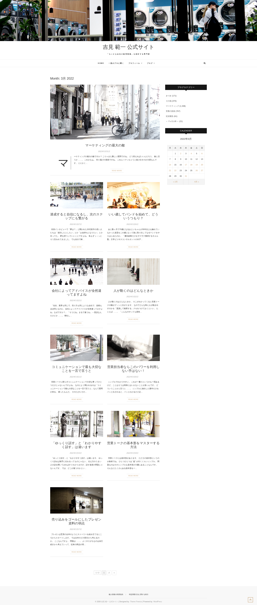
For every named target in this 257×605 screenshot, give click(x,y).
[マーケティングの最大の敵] (105, 112)
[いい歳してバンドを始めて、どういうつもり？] (133, 195)
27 (202, 170)
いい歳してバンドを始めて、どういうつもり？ (133, 216)
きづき (168, 96)
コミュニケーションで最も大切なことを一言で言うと (76, 368)
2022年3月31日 (104, 151)
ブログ (150, 63)
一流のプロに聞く (116, 63)
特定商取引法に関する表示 (138, 594)
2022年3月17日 (76, 529)
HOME (101, 63)
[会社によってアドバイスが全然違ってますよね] (76, 271)
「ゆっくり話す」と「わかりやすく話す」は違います (76, 445)
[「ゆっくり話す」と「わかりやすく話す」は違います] (76, 424)
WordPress (157, 602)
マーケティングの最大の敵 (105, 145)
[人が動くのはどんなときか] (133, 271)
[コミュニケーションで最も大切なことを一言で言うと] (76, 348)
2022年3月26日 (132, 224)
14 (170, 165)
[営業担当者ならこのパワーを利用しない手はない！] (133, 348)
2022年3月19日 (76, 453)
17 (186, 165)
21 (170, 170)
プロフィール (134, 63)
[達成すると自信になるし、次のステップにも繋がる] (76, 195)
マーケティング (172, 106)
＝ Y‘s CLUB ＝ (172, 121)
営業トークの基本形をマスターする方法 (133, 445)
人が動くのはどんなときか (133, 290)
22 (175, 170)
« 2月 (175, 182)
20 (202, 165)
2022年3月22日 (76, 300)
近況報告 (169, 116)
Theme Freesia (136, 602)
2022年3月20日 (132, 377)
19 (197, 165)
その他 (168, 101)
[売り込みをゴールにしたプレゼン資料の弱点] (76, 500)
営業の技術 (170, 111)
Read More (117, 170)
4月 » (196, 182)
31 (186, 176)
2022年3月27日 (76, 224)
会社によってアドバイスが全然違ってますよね (76, 292)
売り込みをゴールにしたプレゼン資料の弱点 (76, 521)
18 (191, 165)
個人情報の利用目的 (116, 594)
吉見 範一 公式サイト (128, 47)
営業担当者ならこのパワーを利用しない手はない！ (133, 368)
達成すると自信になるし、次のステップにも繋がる (76, 216)
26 (197, 170)
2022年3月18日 (132, 453)
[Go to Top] (250, 599)
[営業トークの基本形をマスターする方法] (133, 424)
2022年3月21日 (76, 377)
